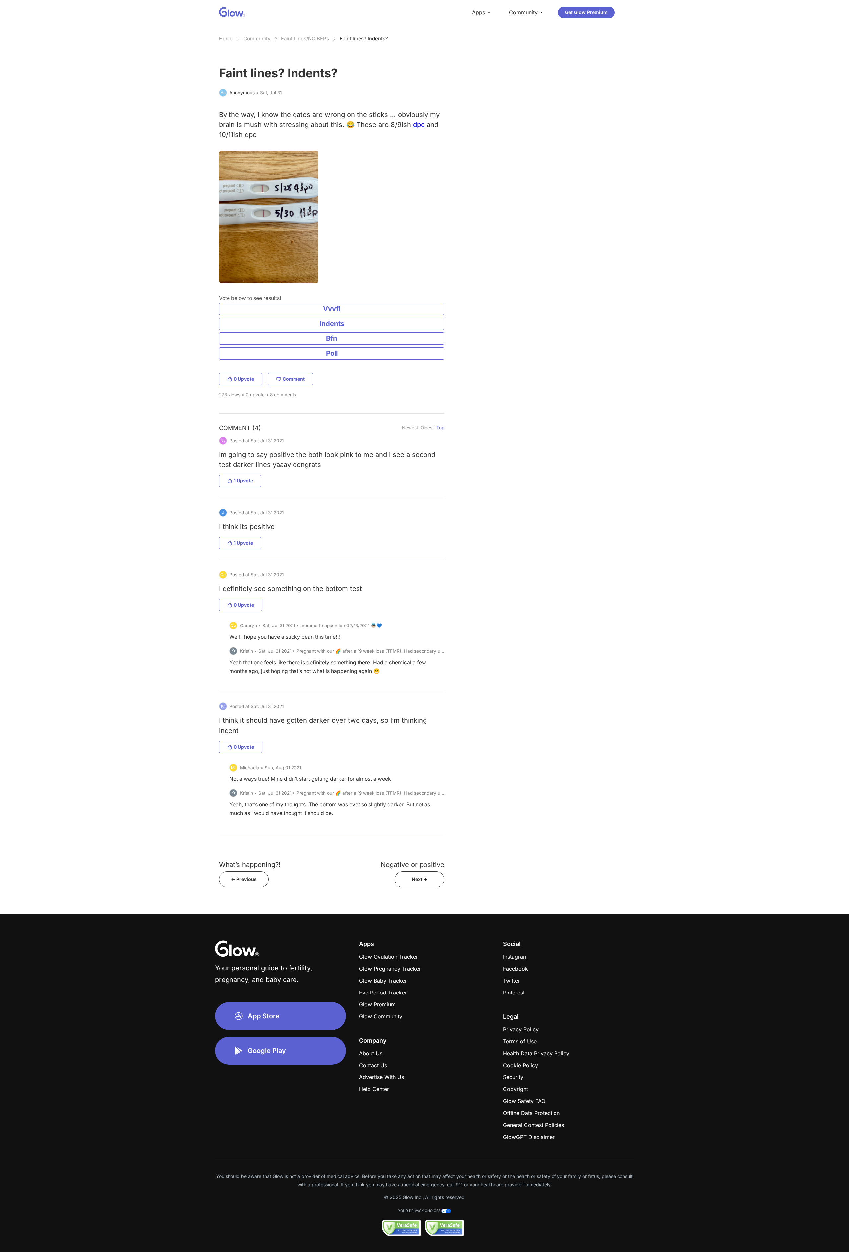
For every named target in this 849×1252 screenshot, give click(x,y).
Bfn (331, 338)
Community (256, 39)
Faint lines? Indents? (364, 39)
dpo (419, 124)
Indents (331, 323)
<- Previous (244, 879)
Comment (294, 379)
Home (226, 39)
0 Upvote (244, 379)
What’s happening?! (250, 864)
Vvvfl (331, 308)
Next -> (419, 879)
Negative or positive (412, 864)
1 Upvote (243, 480)
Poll (332, 353)
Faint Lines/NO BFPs (305, 39)
